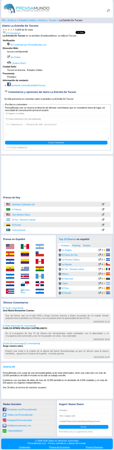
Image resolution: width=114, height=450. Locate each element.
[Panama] (26, 284)
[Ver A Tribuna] (103, 209)
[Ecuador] (11, 269)
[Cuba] (11, 291)
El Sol (5, 308)
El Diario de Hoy (70, 255)
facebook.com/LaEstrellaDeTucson (28, 85)
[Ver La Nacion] (99, 264)
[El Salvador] (11, 261)
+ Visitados (64, 245)
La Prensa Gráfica (71, 259)
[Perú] (41, 261)
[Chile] (41, 254)
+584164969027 (15, 431)
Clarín (65, 283)
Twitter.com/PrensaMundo (20, 415)
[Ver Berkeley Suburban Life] (103, 204)
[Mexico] (26, 246)
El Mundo (66, 293)
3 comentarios (32, 343)
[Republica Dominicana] (41, 284)
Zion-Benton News (21, 214)
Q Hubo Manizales (12, 325)
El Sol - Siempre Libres (73, 269)
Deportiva (94, 447)
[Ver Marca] (99, 274)
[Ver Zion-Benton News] (103, 215)
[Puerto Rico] (26, 291)
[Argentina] (8, 219)
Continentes (24, 447)
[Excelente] (14, 29)
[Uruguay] (26, 269)
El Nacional (67, 278)
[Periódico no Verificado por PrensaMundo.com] (60, 251)
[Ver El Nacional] (99, 279)
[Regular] (6, 29)
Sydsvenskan (19, 230)
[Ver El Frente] (103, 225)
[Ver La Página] (99, 250)
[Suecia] (8, 230)
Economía (59, 447)
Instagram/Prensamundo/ (19, 420)
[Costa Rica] (26, 276)
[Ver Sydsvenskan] (103, 230)
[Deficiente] (4, 29)
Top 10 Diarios (67, 239)
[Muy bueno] (11, 29)
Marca (65, 274)
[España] (11, 254)
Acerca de (9, 366)
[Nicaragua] (41, 291)
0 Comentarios (13, 33)
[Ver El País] (99, 288)
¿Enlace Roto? (18, 63)
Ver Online (15, 57)
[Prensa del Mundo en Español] (26, 14)
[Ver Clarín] (99, 283)
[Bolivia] (41, 269)
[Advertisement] (86, 58)
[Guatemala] (41, 276)
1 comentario (16, 308)
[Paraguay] (11, 284)
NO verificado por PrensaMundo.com (28, 44)
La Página (67, 250)
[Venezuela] (26, 254)
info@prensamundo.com (19, 425)
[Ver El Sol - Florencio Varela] (103, 220)
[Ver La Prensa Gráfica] (99, 260)
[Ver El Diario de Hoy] (99, 255)
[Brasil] (8, 209)
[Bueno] (9, 29)
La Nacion (67, 264)
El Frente (16, 225)
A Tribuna (16, 209)
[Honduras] (11, 276)
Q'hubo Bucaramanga (13, 343)
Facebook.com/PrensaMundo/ (22, 409)
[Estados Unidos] (8, 204)
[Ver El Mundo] (99, 293)
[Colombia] (8, 224)
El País (65, 288)
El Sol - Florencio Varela (23, 219)
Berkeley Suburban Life (23, 204)
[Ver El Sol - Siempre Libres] (99, 269)
